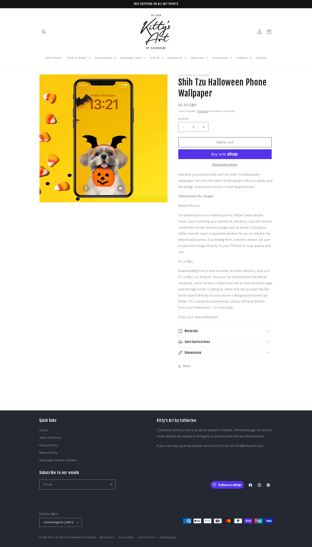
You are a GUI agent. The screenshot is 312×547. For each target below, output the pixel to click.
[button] (44, 31)
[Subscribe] (110, 485)
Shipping (202, 111)
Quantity (183, 118)
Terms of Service (50, 437)
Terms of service (146, 537)
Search (43, 430)
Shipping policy (168, 537)
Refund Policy (48, 453)
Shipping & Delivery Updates (58, 460)
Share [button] (186, 366)
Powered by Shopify (85, 537)
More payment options (225, 164)
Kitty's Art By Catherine (61, 537)
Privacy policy (126, 537)
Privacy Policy (48, 445)
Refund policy (107, 537)
